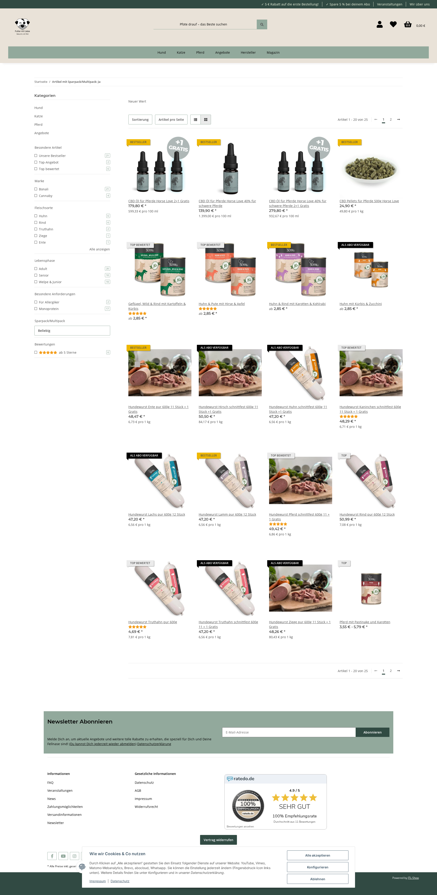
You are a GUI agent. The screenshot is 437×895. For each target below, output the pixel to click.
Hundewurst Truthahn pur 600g (152, 622)
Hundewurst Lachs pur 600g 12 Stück (156, 514)
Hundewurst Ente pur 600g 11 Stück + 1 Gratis (158, 409)
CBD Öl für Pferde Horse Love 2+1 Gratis (158, 201)
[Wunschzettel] (393, 24)
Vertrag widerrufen (218, 840)
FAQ (50, 782)
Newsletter (55, 823)
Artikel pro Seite (171, 119)
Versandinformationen (64, 814)
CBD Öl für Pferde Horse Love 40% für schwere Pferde (227, 203)
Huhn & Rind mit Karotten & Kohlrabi (297, 304)
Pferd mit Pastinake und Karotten (365, 622)
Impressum (143, 799)
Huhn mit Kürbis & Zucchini (361, 304)
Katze (38, 116)
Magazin (273, 52)
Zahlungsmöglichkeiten (65, 806)
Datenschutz (144, 782)
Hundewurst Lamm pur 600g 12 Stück (227, 514)
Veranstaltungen (389, 4)
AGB (138, 790)
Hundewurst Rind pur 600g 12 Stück (367, 514)
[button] (379, 24)
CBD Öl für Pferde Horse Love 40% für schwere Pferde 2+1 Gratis (297, 203)
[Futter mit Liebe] (22, 24)
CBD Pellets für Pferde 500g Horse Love (369, 201)
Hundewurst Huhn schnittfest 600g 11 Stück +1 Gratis (298, 409)
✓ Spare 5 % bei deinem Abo (348, 4)
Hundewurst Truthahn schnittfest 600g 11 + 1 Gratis (228, 624)
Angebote (41, 133)
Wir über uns (420, 4)
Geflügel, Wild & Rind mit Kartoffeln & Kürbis (157, 306)
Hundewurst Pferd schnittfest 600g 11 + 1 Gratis (299, 516)
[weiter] (398, 119)
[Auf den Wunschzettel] (184, 143)
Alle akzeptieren (317, 855)
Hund (38, 108)
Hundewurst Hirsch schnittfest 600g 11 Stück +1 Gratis (228, 409)
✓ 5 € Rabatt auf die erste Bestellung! (290, 4)
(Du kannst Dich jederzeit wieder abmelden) (102, 744)
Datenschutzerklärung (154, 744)
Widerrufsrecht (146, 806)
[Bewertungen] (137, 313)
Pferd (38, 124)
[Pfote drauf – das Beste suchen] (262, 24)
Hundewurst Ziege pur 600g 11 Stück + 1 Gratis (300, 624)
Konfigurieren (317, 867)
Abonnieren (372, 732)
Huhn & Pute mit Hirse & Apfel (222, 304)
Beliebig (44, 330)
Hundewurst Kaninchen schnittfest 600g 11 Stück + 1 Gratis (370, 409)
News (51, 799)
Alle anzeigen (99, 249)
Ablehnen (317, 879)
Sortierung (140, 119)
